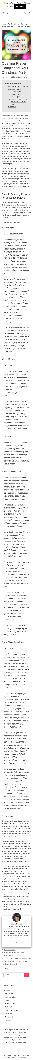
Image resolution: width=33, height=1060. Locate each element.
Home (4, 24)
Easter (7, 1000)
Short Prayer (15, 97)
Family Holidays (13, 24)
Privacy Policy (10, 1057)
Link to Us (24, 1057)
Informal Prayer (16, 94)
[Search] (26, 975)
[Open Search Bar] (24, 13)
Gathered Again (12, 1055)
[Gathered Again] (5, 13)
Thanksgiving (9, 1017)
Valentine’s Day (10, 997)
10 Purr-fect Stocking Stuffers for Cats (17, 958)
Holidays (7, 990)
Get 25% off (20, 6)
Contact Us (21, 1055)
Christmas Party (17, 953)
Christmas (7, 953)
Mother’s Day (10, 1004)
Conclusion (12, 107)
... (16, 941)
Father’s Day (9, 1007)
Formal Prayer (16, 92)
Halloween (8, 1014)
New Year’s (9, 994)
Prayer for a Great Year (19, 99)
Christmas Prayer (8, 955)
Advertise (17, 1057)
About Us (27, 1055)
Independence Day (11, 1010)
